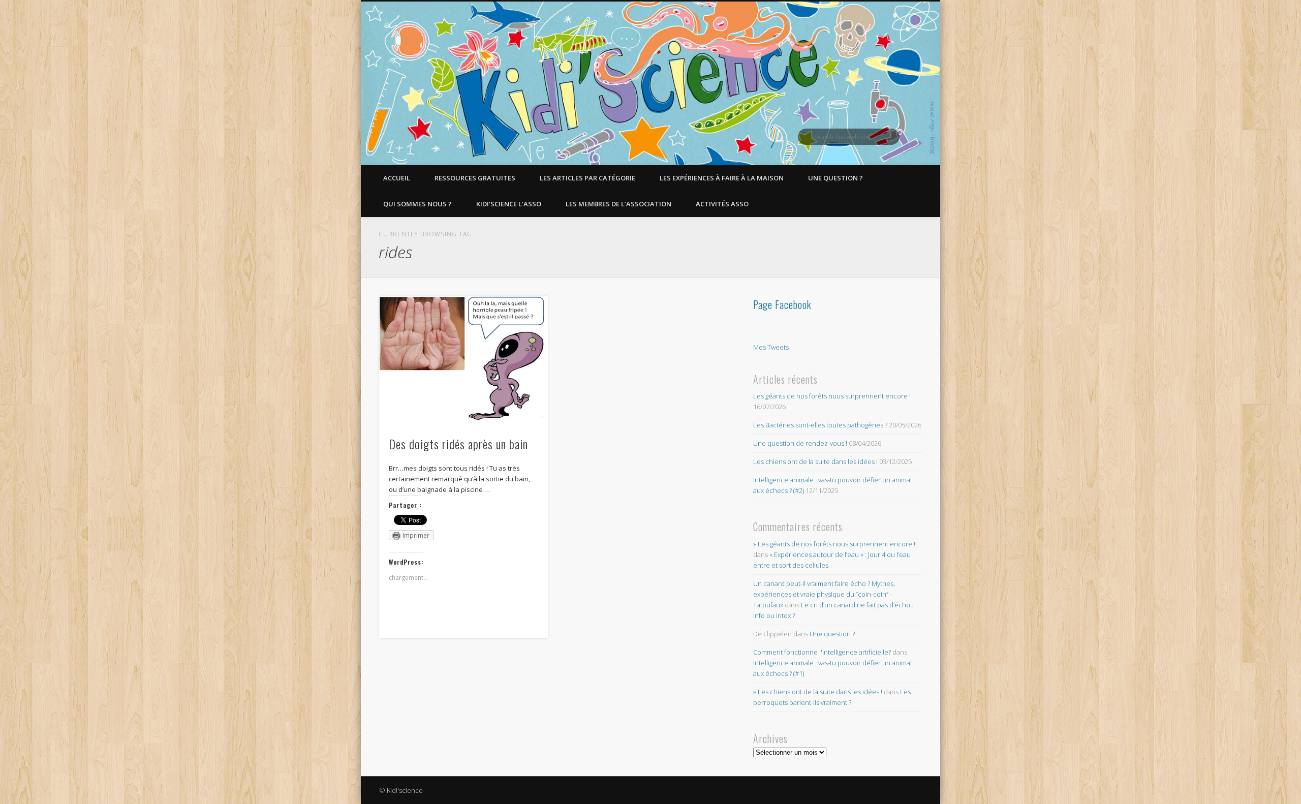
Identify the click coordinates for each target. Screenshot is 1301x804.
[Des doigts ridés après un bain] (463, 360)
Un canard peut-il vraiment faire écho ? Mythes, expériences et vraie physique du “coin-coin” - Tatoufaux (824, 594)
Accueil (396, 177)
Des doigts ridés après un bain (458, 444)
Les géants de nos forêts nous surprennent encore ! (832, 395)
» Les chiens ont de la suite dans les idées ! (817, 691)
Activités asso (722, 203)
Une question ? (835, 177)
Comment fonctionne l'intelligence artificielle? (822, 652)
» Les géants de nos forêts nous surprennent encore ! (834, 543)
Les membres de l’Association (618, 203)
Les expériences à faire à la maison (722, 177)
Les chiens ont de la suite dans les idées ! (815, 461)
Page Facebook (782, 304)
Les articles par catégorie (587, 177)
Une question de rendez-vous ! (800, 443)
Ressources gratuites (475, 177)
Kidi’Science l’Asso (508, 203)
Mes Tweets (771, 347)
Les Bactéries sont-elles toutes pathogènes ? (820, 424)
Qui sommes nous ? (417, 203)
